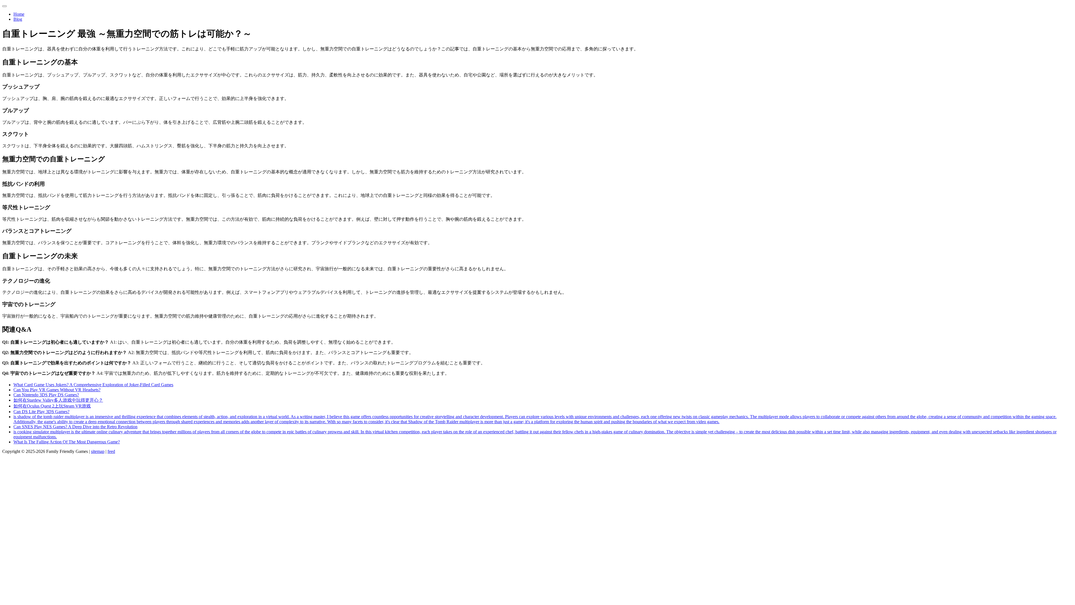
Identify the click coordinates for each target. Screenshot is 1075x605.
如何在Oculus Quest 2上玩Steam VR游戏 (52, 406)
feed (111, 451)
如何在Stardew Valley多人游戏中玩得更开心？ (58, 400)
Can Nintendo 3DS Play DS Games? (46, 394)
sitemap (97, 451)
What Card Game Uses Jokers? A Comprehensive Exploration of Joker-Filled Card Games (93, 384)
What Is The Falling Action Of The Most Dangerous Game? (66, 441)
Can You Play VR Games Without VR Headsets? (57, 389)
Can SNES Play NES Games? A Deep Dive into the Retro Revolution (75, 426)
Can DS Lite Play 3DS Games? (41, 411)
